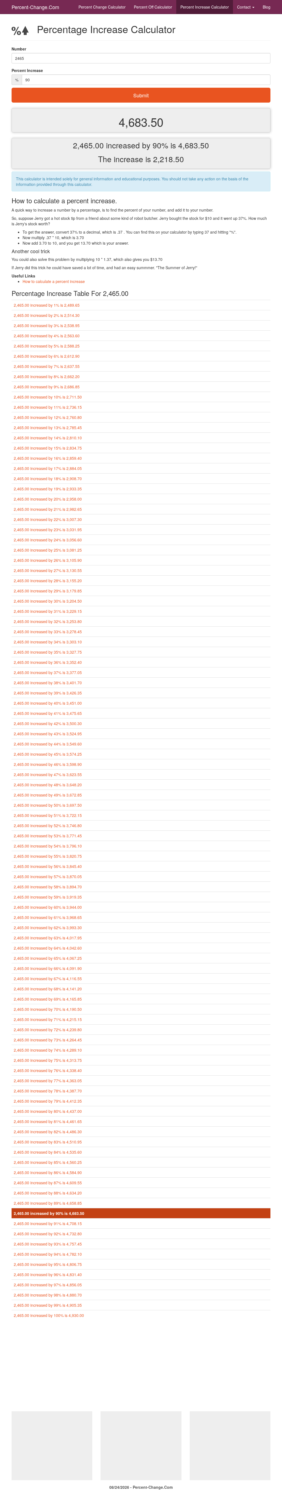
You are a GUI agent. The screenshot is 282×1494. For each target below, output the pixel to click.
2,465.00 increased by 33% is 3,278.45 (48, 631)
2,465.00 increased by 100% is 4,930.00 (49, 1315)
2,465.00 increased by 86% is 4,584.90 (48, 1172)
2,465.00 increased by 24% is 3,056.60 (48, 539)
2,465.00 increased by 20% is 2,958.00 (48, 499)
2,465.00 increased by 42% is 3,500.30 (48, 723)
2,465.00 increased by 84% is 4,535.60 (48, 1152)
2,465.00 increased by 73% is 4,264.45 (48, 1040)
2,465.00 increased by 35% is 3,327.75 (48, 652)
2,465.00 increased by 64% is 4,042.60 (48, 948)
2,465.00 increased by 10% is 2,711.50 (48, 397)
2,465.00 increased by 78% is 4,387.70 (48, 1091)
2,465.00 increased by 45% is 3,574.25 (48, 754)
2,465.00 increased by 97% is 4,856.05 (48, 1284)
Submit (141, 95)
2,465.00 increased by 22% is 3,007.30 (48, 519)
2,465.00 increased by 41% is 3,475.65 (48, 713)
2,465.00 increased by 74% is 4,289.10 (48, 1050)
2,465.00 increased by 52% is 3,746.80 (48, 825)
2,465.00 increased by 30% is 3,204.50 (48, 601)
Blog (266, 7)
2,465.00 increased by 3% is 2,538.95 (47, 325)
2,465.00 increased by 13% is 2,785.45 (48, 427)
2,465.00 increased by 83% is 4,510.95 (48, 1142)
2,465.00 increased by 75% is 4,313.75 (48, 1060)
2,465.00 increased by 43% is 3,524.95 (48, 733)
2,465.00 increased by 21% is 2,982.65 (48, 509)
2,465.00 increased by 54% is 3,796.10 (48, 846)
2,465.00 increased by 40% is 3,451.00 (48, 703)
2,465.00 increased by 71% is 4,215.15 (48, 1019)
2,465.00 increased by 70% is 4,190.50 (48, 1009)
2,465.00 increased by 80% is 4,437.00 (48, 1111)
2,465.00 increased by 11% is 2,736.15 (48, 407)
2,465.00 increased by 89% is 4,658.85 (48, 1203)
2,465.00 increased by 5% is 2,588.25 (47, 346)
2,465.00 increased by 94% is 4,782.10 (48, 1254)
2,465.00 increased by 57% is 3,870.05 (48, 876)
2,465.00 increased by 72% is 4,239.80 (48, 1029)
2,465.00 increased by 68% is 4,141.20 (48, 988)
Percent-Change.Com (35, 6)
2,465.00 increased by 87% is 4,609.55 (48, 1182)
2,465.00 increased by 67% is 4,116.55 (48, 978)
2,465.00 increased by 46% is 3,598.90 (48, 764)
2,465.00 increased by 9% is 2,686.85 (47, 386)
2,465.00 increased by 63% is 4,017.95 (48, 937)
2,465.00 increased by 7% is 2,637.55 (47, 366)
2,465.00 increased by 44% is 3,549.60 (48, 744)
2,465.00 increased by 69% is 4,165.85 (48, 999)
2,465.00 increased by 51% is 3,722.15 (48, 815)
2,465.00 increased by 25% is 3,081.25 (48, 550)
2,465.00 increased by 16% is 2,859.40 (48, 458)
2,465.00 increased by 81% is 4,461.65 (48, 1121)
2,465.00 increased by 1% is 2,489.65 (47, 305)
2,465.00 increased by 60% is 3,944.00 (48, 907)
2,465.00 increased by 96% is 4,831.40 (48, 1274)
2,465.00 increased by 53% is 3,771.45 (48, 835)
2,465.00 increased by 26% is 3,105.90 (48, 560)
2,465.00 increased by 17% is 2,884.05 (48, 468)
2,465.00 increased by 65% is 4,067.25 (48, 958)
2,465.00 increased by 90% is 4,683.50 (49, 1213)
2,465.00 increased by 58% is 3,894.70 (48, 886)
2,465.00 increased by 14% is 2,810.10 (48, 437)
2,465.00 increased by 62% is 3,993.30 (48, 927)
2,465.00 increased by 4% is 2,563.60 (47, 335)
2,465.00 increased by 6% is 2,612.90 (47, 356)
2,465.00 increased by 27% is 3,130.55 (48, 570)
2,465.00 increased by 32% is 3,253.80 (48, 621)
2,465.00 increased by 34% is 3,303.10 (48, 642)
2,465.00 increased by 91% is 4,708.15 (48, 1223)
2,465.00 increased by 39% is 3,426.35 (48, 693)
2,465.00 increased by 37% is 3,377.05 (48, 672)
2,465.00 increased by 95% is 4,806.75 (48, 1264)
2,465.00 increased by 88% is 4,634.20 (48, 1193)
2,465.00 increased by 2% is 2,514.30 (47, 315)
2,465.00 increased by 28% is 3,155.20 (48, 580)
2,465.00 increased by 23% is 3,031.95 (48, 529)
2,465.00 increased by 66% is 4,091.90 (48, 968)
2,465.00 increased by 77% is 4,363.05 (48, 1080)
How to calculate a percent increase (54, 281)
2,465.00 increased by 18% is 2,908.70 (48, 478)
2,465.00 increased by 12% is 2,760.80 (48, 417)
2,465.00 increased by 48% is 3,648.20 (48, 784)
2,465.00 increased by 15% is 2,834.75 (48, 448)
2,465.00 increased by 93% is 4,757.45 (48, 1244)
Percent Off (153, 7)
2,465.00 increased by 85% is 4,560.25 (48, 1162)
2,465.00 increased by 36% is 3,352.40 (48, 662)
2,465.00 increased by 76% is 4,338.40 (48, 1070)
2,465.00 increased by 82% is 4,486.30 (48, 1131)
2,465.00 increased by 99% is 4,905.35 (48, 1305)
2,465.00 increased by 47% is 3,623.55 (48, 774)
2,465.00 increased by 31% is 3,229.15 (48, 611)
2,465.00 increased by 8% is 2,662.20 (47, 376)
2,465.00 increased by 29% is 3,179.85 (48, 591)
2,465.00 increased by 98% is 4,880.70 (48, 1295)
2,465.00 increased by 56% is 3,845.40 (48, 866)
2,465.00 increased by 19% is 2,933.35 (48, 488)
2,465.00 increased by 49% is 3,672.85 (48, 795)
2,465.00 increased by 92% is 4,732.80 (48, 1233)
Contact (244, 7)
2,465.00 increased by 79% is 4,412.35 (48, 1101)
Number (19, 49)
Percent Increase (204, 7)
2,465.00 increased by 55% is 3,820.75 (48, 856)
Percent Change (102, 7)
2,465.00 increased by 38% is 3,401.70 (48, 682)
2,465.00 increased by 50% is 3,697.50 (48, 805)
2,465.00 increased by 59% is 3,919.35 (48, 897)
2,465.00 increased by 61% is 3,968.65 (48, 917)
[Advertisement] (141, 1367)
